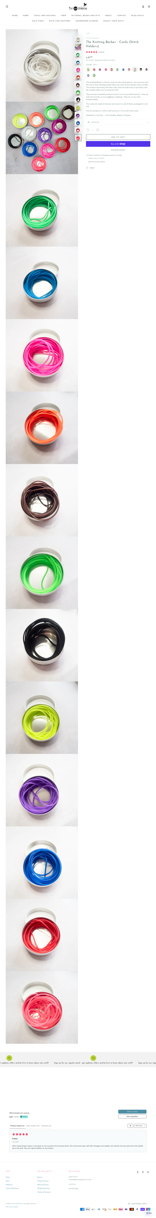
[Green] (117, 69)
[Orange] (111, 69)
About (39, 1177)
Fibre (8, 1177)
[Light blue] (88, 75)
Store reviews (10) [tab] (33, 1126)
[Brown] (146, 69)
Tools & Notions (12, 1188)
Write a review (132, 1111)
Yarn (7, 1181)
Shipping (98, 60)
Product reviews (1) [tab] (17, 1126)
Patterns (9, 1184)
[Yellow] (88, 69)
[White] (135, 69)
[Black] (140, 69)
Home (87, 33)
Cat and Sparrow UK (92, 38)
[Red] (129, 69)
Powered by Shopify (12, 1207)
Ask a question (132, 1116)
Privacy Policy (42, 1181)
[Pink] (94, 69)
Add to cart (118, 137)
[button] (7, 6)
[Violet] (100, 69)
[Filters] (130, 1126)
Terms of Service (44, 1192)
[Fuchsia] (105, 69)
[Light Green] (94, 75)
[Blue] (123, 69)
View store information (96, 162)
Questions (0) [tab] (46, 1126)
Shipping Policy (43, 1188)
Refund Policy (43, 1184)
